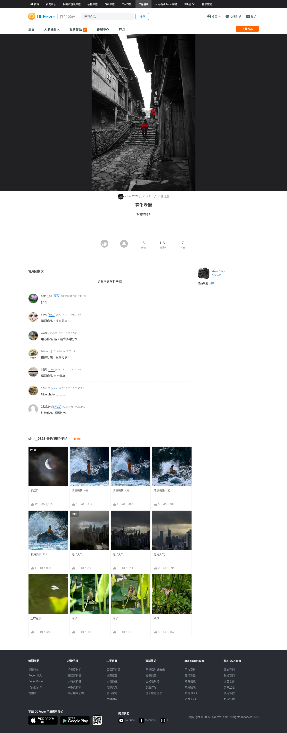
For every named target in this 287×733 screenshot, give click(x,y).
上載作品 (247, 29)
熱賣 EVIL (191, 699)
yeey (44, 314)
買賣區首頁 (113, 669)
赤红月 (34, 490)
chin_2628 (132, 196)
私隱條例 (229, 699)
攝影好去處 (155, 669)
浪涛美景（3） (122, 490)
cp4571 (45, 388)
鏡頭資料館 (74, 675)
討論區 (33, 693)
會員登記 (229, 687)
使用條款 (229, 693)
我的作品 (78, 29)
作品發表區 (35, 687)
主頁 (31, 29)
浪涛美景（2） (163, 490)
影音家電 (112, 693)
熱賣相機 (190, 681)
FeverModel (36, 681)
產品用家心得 (76, 693)
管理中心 (103, 29)
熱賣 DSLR (191, 693)
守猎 (74, 618)
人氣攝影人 (52, 29)
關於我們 (229, 669)
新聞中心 (34, 669)
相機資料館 (74, 669)
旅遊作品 (151, 687)
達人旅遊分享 (154, 693)
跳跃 (156, 618)
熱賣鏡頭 (190, 687)
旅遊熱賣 (151, 675)
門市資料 (190, 669)
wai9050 (46, 333)
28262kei (47, 406)
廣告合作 (229, 681)
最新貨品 (190, 675)
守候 (115, 618)
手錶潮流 (112, 699)
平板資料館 (74, 687)
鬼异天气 (77, 554)
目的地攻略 (152, 681)
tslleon (45, 351)
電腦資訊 (112, 687)
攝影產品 (112, 675)
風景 (212, 283)
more (77, 439)
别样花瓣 (35, 618)
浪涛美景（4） (81, 490)
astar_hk (46, 296)
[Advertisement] (143, 229)
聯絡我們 (229, 675)
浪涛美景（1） (39, 554)
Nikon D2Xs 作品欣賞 (218, 273)
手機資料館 (74, 681)
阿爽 (44, 369)
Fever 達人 (35, 675)
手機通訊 (112, 681)
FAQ (122, 29)
